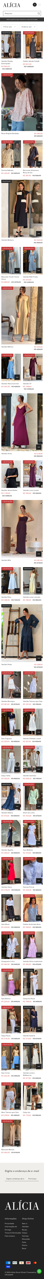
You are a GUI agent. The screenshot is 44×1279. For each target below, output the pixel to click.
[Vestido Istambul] (33, 759)
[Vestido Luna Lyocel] (33, 474)
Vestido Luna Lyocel (31, 490)
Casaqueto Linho (8, 961)
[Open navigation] (39, 5)
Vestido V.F (27, 384)
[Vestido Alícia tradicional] (33, 945)
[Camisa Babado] (11, 154)
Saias (24, 1242)
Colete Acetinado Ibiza (31, 924)
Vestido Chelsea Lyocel (32, 738)
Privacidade (9, 1223)
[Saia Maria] (11, 908)
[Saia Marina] (11, 982)
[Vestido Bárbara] (22, 209)
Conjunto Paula (29, 999)
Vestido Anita (6, 453)
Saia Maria (5, 924)
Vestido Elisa (6, 597)
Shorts (24, 1245)
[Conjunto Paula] (33, 982)
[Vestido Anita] (22, 422)
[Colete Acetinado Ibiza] (33, 908)
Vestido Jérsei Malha (9, 490)
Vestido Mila (6, 560)
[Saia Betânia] (33, 834)
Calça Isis (26, 1112)
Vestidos (25, 1226)
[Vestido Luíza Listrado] (33, 581)
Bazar (24, 1248)
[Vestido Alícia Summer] (11, 367)
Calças (24, 1233)
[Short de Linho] (33, 796)
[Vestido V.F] (33, 367)
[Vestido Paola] (22, 633)
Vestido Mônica (7, 347)
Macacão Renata (7, 1149)
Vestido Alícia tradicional (32, 961)
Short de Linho (29, 813)
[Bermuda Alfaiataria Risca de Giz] (33, 154)
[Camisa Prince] (33, 871)
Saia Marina (6, 999)
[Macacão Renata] (11, 1133)
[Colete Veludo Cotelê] (33, 45)
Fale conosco (10, 1236)
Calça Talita (5, 776)
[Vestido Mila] (22, 529)
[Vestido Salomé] (33, 1019)
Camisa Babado (7, 170)
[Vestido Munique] (11, 685)
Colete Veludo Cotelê (31, 61)
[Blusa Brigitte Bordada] (22, 102)
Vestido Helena (7, 813)
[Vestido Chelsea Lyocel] (33, 722)
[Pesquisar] (39, 13)
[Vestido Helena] (11, 796)
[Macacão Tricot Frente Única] (11, 260)
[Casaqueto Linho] (11, 945)
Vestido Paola (6, 664)
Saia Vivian (5, 1073)
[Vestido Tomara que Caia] (33, 685)
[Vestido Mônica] (22, 315)
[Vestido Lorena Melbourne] (33, 1057)
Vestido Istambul (29, 776)
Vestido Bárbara (7, 240)
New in (24, 1223)
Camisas (25, 1236)
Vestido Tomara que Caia (32, 701)
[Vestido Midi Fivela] (33, 260)
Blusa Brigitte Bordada (10, 133)
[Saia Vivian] (11, 1057)
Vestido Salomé (29, 1036)
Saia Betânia (28, 850)
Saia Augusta (6, 738)
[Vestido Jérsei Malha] (11, 474)
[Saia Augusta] (11, 722)
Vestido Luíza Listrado (31, 597)
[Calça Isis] (33, 1096)
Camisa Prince (28, 887)
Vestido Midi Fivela (30, 277)
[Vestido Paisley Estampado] (11, 45)
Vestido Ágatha (7, 850)
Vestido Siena (6, 887)
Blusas (24, 1230)
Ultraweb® (9, 1275)
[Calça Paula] (11, 1019)
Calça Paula (6, 1036)
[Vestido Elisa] (11, 581)
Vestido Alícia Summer (10, 384)
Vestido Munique (8, 701)
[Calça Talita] (11, 759)
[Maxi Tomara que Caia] (11, 1096)
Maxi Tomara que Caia (10, 1112)
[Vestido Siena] (11, 871)
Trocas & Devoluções (13, 1233)
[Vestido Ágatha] (11, 834)
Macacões (26, 1239)
